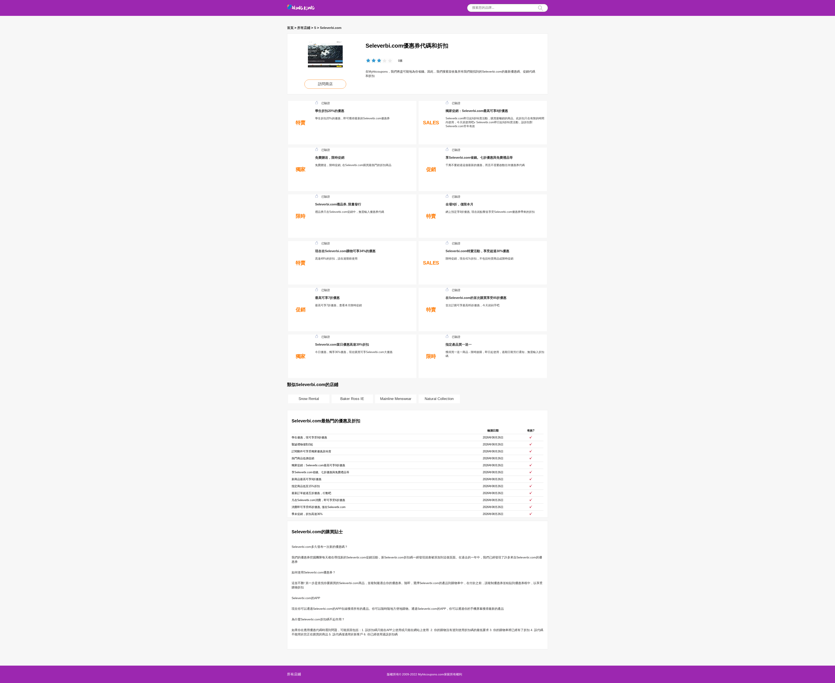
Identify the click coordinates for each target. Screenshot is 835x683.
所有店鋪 (303, 28)
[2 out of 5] (371, 61)
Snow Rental (309, 399)
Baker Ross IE (352, 399)
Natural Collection (439, 399)
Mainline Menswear (395, 399)
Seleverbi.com (330, 28)
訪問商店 (325, 84)
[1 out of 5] (368, 61)
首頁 (290, 28)
